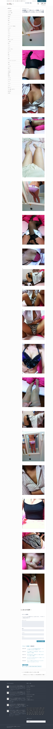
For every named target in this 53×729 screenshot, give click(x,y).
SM (8, 52)
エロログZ (28, 698)
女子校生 (9, 14)
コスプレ (9, 70)
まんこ (9, 31)
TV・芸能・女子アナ (11, 89)
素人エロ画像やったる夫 (15, 726)
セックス (40, 709)
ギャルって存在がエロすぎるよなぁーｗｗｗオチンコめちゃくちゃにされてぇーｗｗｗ (35, 661)
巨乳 (31, 666)
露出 (8, 54)
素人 (36, 666)
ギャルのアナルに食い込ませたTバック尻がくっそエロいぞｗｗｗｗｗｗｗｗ (35, 658)
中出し (37, 711)
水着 (8, 62)
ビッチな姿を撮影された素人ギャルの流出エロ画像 (30, 672)
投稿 (34, 666)
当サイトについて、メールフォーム (43, 4)
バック (34, 710)
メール (23, 632)
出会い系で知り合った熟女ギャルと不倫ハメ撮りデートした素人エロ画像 (35, 655)
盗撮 (8, 73)
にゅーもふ (28, 691)
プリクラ (9, 77)
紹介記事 (9, 91)
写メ (43, 711)
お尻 (8, 29)
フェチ (9, 85)
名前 (22, 628)
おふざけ (9, 79)
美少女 (9, 16)
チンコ (28, 710)
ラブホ (32, 711)
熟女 (8, 20)
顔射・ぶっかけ (10, 39)
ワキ (8, 37)
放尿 (8, 58)
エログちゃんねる (29, 696)
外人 (8, 24)
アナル (9, 33)
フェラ (9, 47)
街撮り (9, 75)
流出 (31, 714)
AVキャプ (9, 87)
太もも (9, 35)
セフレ (43, 709)
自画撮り (28, 646)
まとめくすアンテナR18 (30, 694)
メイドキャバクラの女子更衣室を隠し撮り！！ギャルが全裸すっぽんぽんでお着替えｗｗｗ (35, 649)
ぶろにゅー (28, 692)
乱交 (8, 43)
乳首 (39, 711)
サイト (23, 636)
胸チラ (9, 68)
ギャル (24, 646)
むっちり (24, 666)
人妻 (8, 18)
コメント (24, 620)
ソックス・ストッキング (12, 60)
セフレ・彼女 (10, 12)
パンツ (40, 710)
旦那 (29, 714)
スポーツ (9, 83)
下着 (8, 64)
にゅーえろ (28, 687)
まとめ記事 (10, 10)
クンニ (9, 45)
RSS (38, 4)
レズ (8, 56)
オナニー (9, 50)
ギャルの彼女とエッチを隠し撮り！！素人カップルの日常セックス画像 (35, 652)
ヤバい (9, 81)
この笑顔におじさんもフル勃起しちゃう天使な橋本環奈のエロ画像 (33, 674)
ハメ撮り (9, 41)
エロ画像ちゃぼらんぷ (30, 699)
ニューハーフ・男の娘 (11, 26)
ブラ (27, 711)
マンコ (30, 711)
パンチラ (9, 66)
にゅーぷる (28, 689)
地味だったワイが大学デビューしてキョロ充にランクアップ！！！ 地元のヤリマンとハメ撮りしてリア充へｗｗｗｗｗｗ (17, 711)
